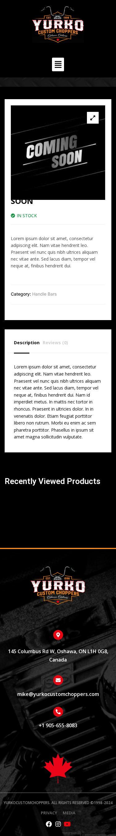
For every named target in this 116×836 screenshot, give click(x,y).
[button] (58, 64)
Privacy (49, 813)
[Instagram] (58, 824)
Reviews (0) (55, 342)
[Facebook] (49, 824)
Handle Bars (44, 294)
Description (27, 342)
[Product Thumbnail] (93, 118)
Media (69, 813)
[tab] (28, 343)
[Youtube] (67, 824)
